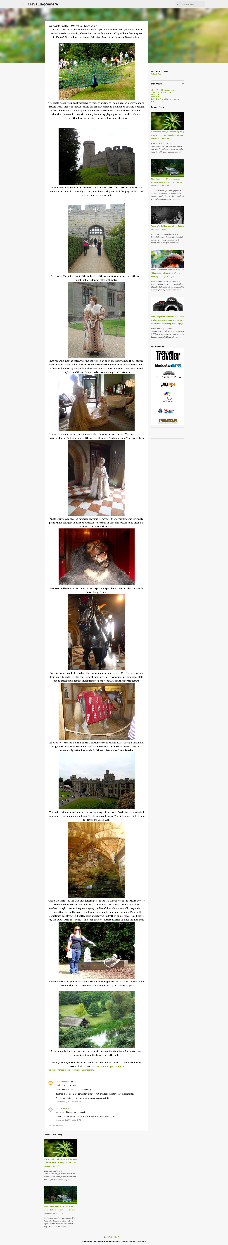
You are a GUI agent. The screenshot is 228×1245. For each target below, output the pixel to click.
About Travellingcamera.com (163, 90)
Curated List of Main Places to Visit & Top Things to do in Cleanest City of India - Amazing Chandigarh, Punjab (167, 273)
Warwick (76, 1070)
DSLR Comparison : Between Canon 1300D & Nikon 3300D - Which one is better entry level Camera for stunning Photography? (167, 320)
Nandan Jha (61, 1108)
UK (69, 1070)
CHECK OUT (156, 74)
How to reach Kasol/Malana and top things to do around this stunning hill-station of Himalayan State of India (60, 1162)
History (52, 1070)
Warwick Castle (88, 1070)
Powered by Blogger (115, 1237)
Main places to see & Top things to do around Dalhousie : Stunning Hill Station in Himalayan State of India (60, 1209)
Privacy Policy (157, 101)
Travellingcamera (43, 4)
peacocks (62, 1070)
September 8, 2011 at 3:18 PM (68, 1120)
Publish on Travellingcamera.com (165, 99)
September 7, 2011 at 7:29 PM (68, 1102)
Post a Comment (55, 1126)
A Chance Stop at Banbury (110, 1066)
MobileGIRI (156, 97)
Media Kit (155, 94)
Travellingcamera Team (161, 92)
